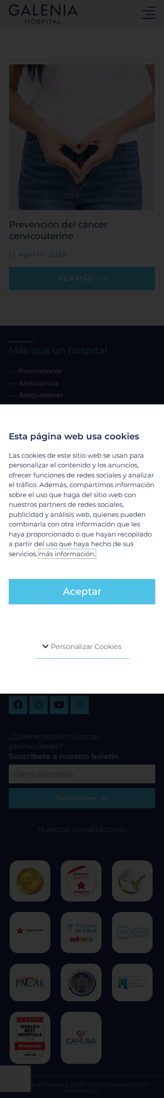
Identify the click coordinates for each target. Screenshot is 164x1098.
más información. (67, 554)
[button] (82, 647)
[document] (82, 549)
